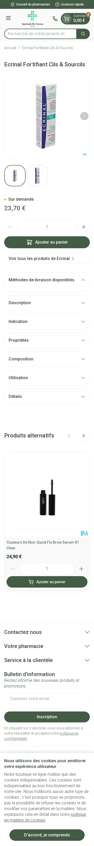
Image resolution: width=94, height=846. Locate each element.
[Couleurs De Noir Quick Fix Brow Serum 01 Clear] (47, 495)
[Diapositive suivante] (83, 435)
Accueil (10, 48)
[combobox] (40, 34)
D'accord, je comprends (47, 834)
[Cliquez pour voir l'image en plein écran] (47, 116)
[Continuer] (84, 116)
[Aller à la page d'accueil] (32, 19)
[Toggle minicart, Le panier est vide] (66, 18)
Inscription (47, 716)
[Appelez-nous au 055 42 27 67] (55, 18)
